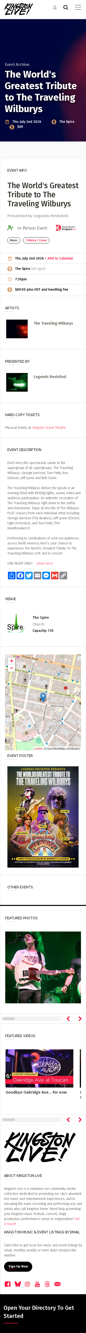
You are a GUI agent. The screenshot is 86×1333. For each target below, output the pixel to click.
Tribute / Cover (36, 240)
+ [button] (11, 661)
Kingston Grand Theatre (49, 428)
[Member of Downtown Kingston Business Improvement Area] (67, 228)
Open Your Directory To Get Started (39, 1312)
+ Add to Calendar (59, 258)
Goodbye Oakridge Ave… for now (36, 1092)
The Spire (66, 122)
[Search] (65, 7)
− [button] (11, 668)
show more (45, 563)
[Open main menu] (77, 8)
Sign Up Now (18, 1266)
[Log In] (54, 7)
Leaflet (38, 748)
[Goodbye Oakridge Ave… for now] (39, 1068)
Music (14, 240)
